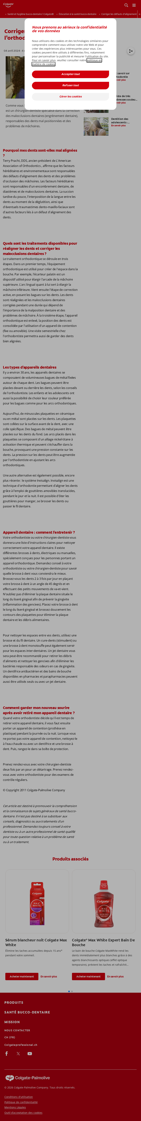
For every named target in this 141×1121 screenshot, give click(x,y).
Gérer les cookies (70, 96)
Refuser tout (70, 85)
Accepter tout (70, 74)
